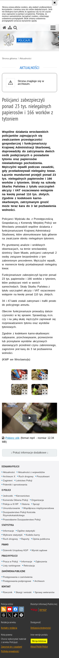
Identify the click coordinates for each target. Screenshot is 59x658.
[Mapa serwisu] (10, 28)
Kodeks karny (33, 535)
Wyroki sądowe (39, 550)
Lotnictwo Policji (24, 480)
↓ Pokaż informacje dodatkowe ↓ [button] (29, 452)
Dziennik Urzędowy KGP (15, 550)
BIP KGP (43, 609)
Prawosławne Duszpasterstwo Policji (21, 519)
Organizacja (37, 500)
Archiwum (39, 581)
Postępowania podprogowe (17, 581)
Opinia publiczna (41, 539)
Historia (26, 504)
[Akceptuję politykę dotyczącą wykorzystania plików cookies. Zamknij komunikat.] (54, 2)
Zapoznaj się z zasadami (11, 646)
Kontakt (6, 586)
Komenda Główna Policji (15, 500)
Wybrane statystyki (12, 535)
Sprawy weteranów (44, 592)
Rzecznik (7, 592)
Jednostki (8, 495)
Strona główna (9, 58)
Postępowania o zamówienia (17, 577)
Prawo (5, 544)
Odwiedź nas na (9, 609)
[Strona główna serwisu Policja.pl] (4, 28)
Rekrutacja (29, 565)
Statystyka (8, 525)
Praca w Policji (10, 555)
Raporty (25, 539)
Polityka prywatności (10, 651)
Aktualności (25, 58)
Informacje (8, 530)
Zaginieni (7, 480)
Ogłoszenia (41, 561)
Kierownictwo (23, 495)
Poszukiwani (43, 476)
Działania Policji (10, 466)
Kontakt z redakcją (9, 627)
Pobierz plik (12, 438)
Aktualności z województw (31, 472)
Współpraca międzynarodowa (38, 508)
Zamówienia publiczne (13, 571)
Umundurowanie (11, 508)
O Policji (6, 490)
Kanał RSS (3, 609)
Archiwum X (9, 476)
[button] (53, 28)
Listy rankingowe (11, 565)
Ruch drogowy (26, 476)
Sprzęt (36, 504)
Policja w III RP (10, 504)
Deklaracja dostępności (40, 627)
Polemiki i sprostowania (15, 484)
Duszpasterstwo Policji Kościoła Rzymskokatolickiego (19, 514)
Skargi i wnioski (23, 592)
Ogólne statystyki (26, 530)
